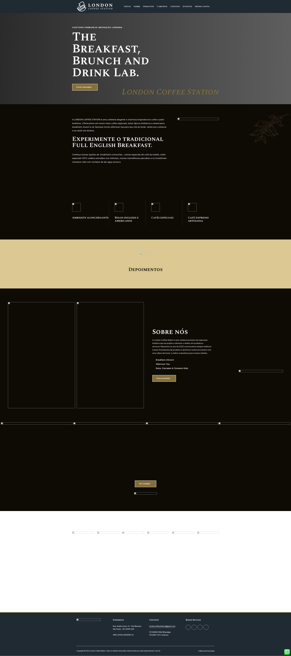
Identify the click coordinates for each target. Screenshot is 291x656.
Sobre (137, 7)
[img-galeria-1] (182, 424)
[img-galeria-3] (254, 424)
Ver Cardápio (144, 484)
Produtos (148, 7)
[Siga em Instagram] (188, 627)
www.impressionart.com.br (150, 651)
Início (127, 7)
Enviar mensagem (84, 87)
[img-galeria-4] (109, 424)
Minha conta (202, 7)
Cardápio (162, 7)
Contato (175, 7)
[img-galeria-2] (37, 424)
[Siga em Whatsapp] (205, 627)
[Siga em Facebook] (200, 627)
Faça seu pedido (163, 378)
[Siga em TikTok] (194, 627)
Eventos (187, 7)
